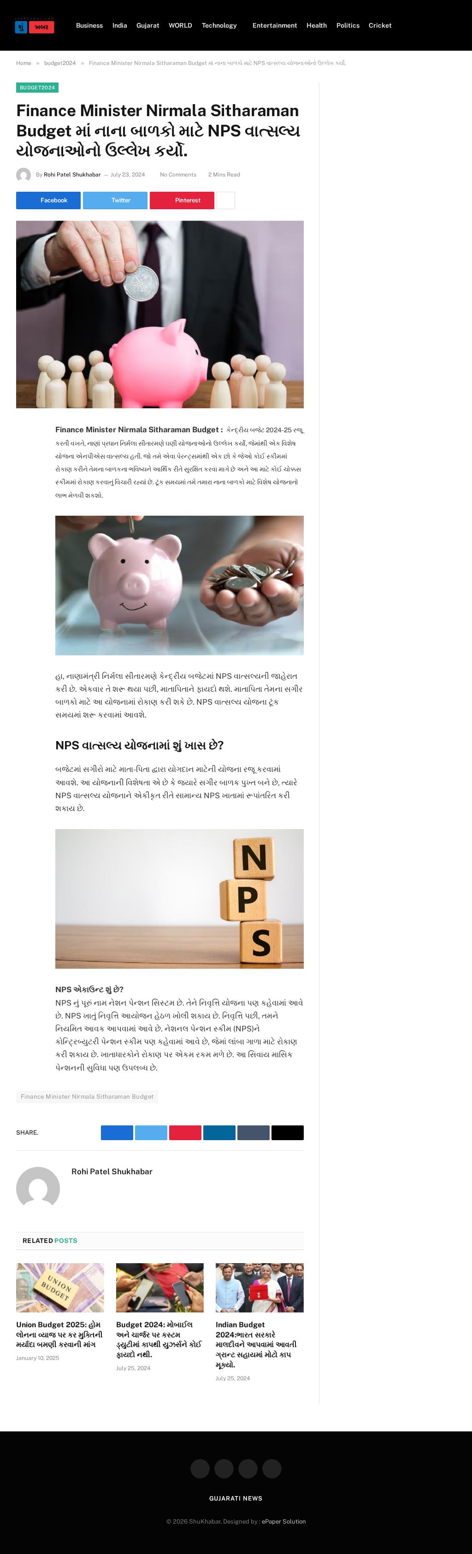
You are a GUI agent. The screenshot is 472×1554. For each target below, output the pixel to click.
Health (317, 25)
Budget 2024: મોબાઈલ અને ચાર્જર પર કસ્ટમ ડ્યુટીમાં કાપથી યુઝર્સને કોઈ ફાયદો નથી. (158, 1339)
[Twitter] (25, 477)
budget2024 (37, 87)
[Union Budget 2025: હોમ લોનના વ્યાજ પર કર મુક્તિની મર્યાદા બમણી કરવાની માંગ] (60, 1288)
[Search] (454, 25)
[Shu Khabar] (34, 25)
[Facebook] (25, 454)
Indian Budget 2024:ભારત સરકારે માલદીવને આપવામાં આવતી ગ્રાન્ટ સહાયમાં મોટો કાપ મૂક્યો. (256, 1344)
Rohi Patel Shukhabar (72, 174)
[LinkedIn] (25, 501)
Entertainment (275, 25)
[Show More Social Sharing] (226, 200)
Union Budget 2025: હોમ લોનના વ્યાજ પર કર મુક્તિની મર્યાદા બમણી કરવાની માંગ (59, 1334)
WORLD (180, 25)
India (119, 25)
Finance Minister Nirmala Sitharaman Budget (87, 1096)
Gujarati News (236, 1498)
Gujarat (147, 25)
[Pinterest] (25, 524)
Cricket (380, 25)
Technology (219, 25)
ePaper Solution (284, 1521)
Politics (348, 25)
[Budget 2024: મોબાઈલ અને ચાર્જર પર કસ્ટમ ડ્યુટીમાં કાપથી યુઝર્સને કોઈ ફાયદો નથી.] (160, 1288)
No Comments (178, 174)
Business (89, 25)
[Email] (25, 548)
